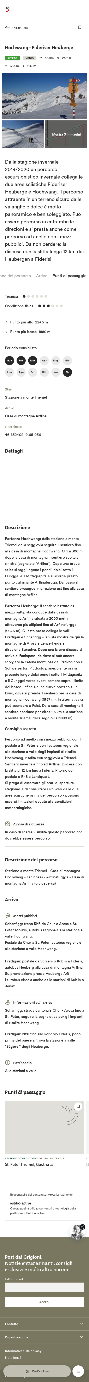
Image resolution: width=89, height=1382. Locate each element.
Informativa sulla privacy (23, 1351)
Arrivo (42, 275)
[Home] (7, 12)
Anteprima (19, 27)
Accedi (44, 1302)
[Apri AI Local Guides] (77, 1232)
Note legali (13, 1357)
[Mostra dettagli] (82, 1227)
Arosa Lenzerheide (60, 1194)
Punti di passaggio (70, 275)
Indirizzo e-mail (14, 1279)
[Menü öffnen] (78, 1371)
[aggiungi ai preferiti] (80, 27)
